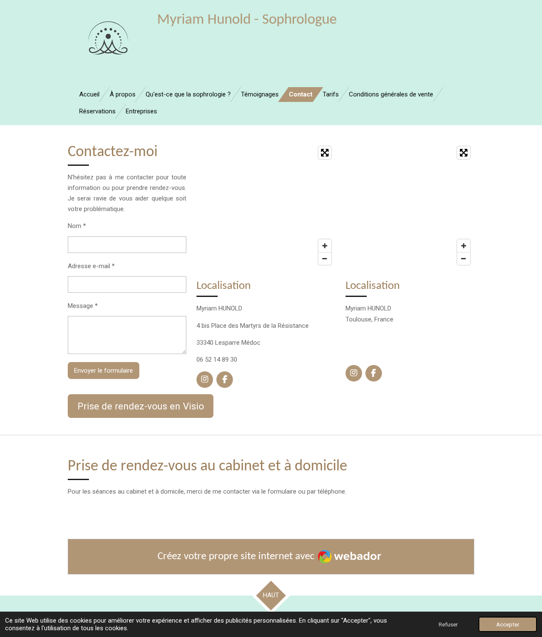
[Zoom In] (324, 245)
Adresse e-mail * (91, 266)
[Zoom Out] (324, 258)
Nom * (77, 226)
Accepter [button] (507, 624)
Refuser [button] (448, 624)
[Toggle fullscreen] (324, 152)
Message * (83, 306)
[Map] (265, 205)
